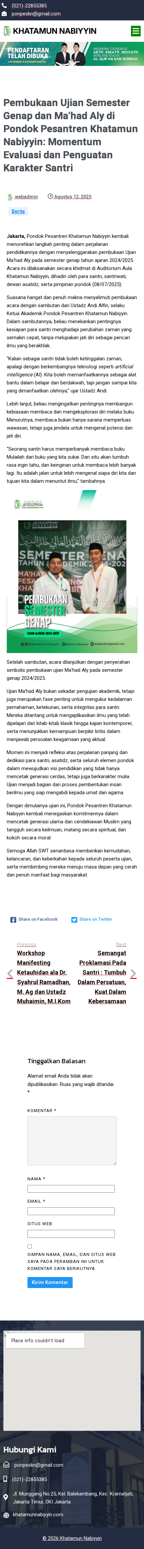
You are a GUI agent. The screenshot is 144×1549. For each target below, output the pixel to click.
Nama (36, 1178)
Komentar (41, 1110)
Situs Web (39, 1223)
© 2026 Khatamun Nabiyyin (72, 1538)
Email (36, 1201)
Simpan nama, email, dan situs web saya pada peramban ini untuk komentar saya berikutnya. (71, 1261)
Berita (18, 211)
